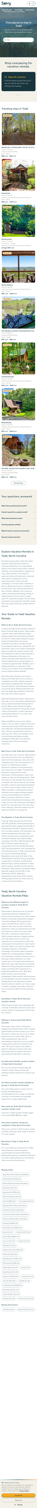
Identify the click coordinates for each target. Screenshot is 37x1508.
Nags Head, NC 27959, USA (11, 1192)
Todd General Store (9, 1309)
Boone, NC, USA (7, 1232)
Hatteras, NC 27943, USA (10, 1276)
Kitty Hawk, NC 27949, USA (11, 1263)
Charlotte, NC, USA (23, 1241)
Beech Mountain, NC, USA (10, 1289)
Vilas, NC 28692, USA (9, 1201)
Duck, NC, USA (25, 1267)
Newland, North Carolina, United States (14, 1205)
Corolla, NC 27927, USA (23, 1232)
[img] (10, 115)
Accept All (18, 1495)
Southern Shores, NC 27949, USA (13, 1250)
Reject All (18, 1500)
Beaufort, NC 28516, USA (10, 1223)
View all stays (18, 483)
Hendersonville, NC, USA (26, 1298)
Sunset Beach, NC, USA (26, 1201)
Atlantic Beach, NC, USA (10, 1267)
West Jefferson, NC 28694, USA (12, 1227)
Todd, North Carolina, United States (13, 1210)
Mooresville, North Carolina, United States (15, 1183)
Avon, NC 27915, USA (9, 1281)
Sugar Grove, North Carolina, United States (15, 1174)
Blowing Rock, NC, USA (10, 1188)
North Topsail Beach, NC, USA (12, 1196)
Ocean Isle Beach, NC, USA (11, 1294)
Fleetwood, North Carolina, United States (15, 1219)
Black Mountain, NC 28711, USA (12, 1258)
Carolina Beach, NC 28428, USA (12, 1285)
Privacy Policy (24, 1491)
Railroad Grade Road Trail (26, 1309)
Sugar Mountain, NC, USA (10, 1272)
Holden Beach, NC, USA (10, 1254)
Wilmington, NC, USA (9, 1245)
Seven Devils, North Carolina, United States (16, 1214)
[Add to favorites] (33, 115)
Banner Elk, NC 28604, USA (11, 1236)
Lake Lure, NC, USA (9, 1241)
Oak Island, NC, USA (9, 1298)
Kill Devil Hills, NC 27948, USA (11, 1179)
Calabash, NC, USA (27, 1276)
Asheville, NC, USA (24, 1281)
